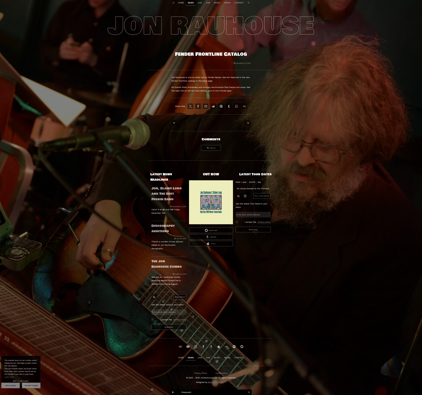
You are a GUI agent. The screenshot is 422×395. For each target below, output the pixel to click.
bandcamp (213, 230)
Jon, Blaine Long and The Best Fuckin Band (166, 194)
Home (181, 3)
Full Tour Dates (262, 196)
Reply (213, 148)
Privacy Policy (200, 373)
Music (217, 3)
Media (227, 3)
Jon (208, 3)
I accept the (173, 319)
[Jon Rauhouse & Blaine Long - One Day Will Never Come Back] (211, 204)
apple (213, 243)
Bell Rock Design (216, 382)
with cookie (10, 385)
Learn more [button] (9, 377)
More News (180, 297)
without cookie (31, 385)
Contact (239, 3)
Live (200, 3)
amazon (213, 237)
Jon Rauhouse (211, 26)
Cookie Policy (221, 373)
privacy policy (180, 319)
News (191, 3)
